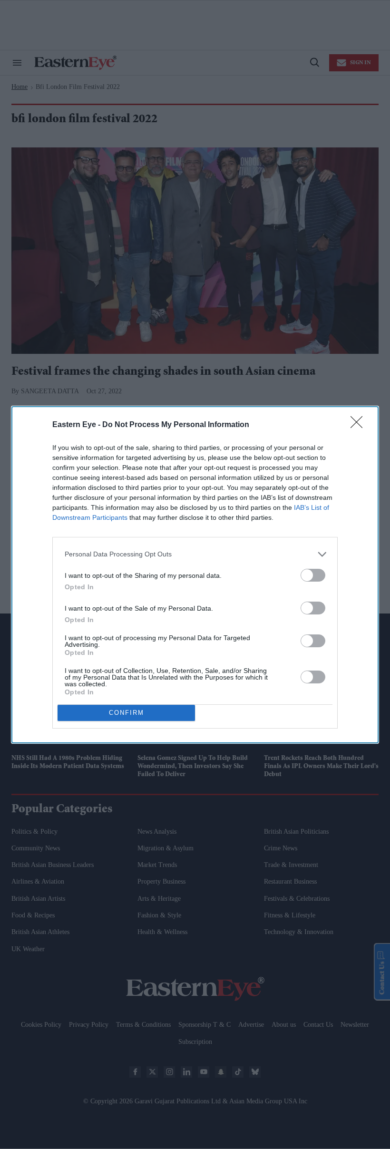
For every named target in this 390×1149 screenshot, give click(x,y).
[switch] (313, 575)
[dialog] (195, 575)
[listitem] (195, 554)
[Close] (360, 425)
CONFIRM (126, 712)
